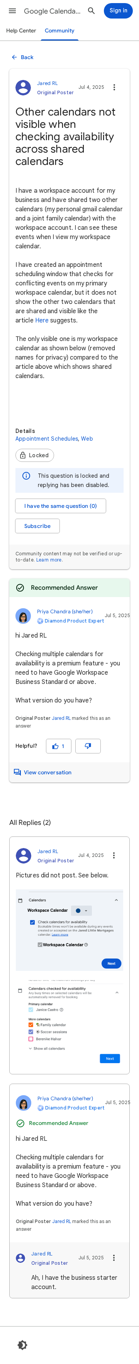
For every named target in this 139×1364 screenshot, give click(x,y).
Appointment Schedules (46, 438)
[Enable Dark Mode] (22, 1345)
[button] (12, 11)
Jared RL (61, 718)
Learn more (49, 560)
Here (42, 320)
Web (87, 438)
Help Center (21, 30)
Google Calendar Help (52, 11)
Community (60, 30)
